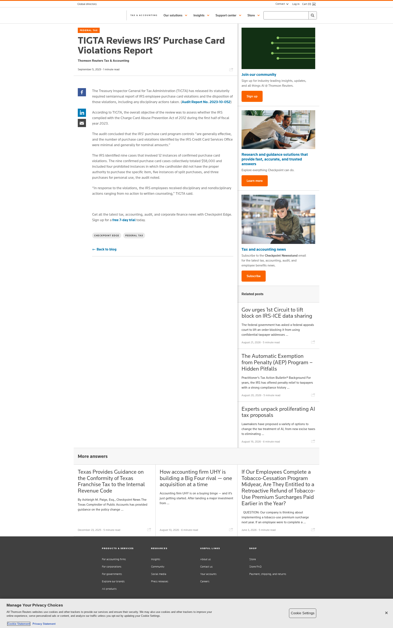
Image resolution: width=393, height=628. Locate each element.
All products (109, 588)
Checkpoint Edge (106, 235)
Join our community (259, 74)
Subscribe (254, 276)
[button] (176, 15)
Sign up (252, 96)
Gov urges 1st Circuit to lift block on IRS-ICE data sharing (277, 313)
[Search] (312, 15)
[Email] (82, 123)
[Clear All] (304, 15)
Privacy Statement (43, 623)
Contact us (206, 566)
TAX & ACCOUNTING (143, 15)
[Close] (386, 612)
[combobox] (290, 15)
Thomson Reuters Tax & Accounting (103, 61)
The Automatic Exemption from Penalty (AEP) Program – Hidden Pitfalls (277, 362)
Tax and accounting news (264, 249)
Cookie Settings (302, 613)
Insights (155, 559)
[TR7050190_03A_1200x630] (278, 129)
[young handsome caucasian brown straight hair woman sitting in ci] (278, 219)
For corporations (111, 566)
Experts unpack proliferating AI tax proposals (278, 412)
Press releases (159, 581)
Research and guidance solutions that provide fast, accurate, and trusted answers (275, 159)
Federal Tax (89, 30)
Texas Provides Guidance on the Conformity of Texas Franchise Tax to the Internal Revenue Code (111, 481)
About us (205, 559)
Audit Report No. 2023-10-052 (206, 102)
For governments (112, 574)
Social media (158, 574)
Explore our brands (113, 581)
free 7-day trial (124, 220)
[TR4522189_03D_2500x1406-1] (278, 48)
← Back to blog (104, 249)
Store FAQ (255, 566)
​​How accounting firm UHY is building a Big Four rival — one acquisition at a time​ (196, 478)
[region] (196, 613)
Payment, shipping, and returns (267, 574)
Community (157, 566)
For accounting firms (114, 559)
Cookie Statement (19, 623)
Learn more (255, 181)
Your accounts (208, 574)
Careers (204, 581)
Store (252, 559)
